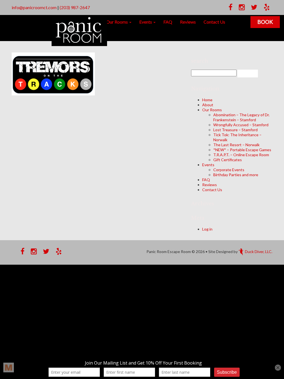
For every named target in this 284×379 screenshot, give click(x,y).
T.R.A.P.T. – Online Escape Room (241, 154)
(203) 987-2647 (75, 7)
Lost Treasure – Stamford (235, 129)
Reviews (188, 21)
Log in (207, 229)
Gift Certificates (227, 159)
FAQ (167, 21)
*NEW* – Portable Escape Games (242, 149)
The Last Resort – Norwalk (236, 144)
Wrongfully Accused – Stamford (240, 124)
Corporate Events (228, 169)
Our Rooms (117, 21)
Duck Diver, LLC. (258, 251)
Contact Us (214, 21)
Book (265, 22)
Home (207, 99)
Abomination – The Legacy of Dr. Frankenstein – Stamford (241, 117)
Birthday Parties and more (235, 174)
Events (146, 21)
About (207, 104)
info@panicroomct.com (34, 7)
